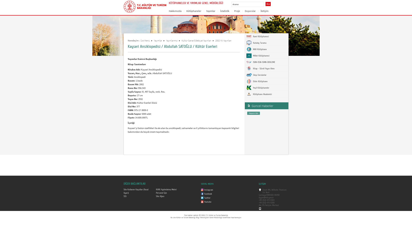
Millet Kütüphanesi (260, 56)
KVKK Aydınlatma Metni (166, 189)
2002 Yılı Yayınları (223, 40)
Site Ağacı (160, 196)
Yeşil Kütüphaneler (260, 88)
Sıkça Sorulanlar (259, 75)
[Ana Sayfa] (145, 6)
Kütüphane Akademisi (262, 94)
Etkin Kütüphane (259, 81)
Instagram (208, 190)
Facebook (208, 194)
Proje (237, 11)
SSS (125, 196)
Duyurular (250, 11)
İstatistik (224, 11)
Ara (268, 4)
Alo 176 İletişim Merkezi (269, 205)
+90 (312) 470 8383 (267, 200)
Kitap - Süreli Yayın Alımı (263, 68)
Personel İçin (161, 193)
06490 (277, 195)
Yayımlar (210, 11)
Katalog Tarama (259, 43)
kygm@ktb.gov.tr (266, 197)
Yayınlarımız (172, 40)
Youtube (207, 202)
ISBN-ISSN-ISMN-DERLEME (263, 62)
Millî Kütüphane (259, 49)
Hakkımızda (175, 11)
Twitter (207, 198)
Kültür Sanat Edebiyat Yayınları (196, 40)
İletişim (264, 11)
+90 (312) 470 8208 (267, 202)
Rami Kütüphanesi (260, 36)
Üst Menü (145, 40)
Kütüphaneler (193, 11)
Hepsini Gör (253, 113)
